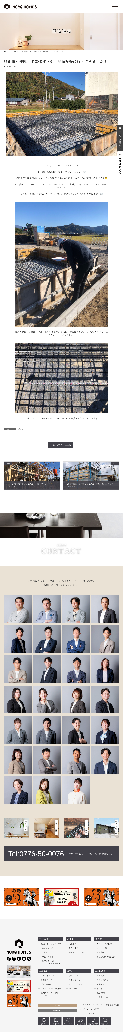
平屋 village (46, 984)
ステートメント (47, 976)
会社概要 (100, 976)
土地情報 (56, 1010)
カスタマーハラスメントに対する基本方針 (101, 1005)
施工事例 (72, 944)
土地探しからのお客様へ (51, 989)
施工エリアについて (77, 952)
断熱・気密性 (47, 957)
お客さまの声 (74, 948)
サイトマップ (88, 1013)
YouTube (73, 989)
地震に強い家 (47, 948)
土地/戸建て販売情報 (106, 957)
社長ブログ (73, 976)
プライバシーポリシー (92, 1009)
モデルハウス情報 (104, 944)
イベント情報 (102, 948)
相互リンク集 (102, 997)
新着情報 (100, 952)
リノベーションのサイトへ (56, 1005)
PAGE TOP (4, 999)
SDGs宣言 (101, 993)
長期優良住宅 (46, 980)
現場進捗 (20, 429)
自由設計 (45, 952)
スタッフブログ (75, 980)
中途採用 (100, 989)
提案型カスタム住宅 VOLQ (49, 994)
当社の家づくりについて (51, 944)
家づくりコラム (75, 984)
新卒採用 (100, 984)
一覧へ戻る (57, 445)
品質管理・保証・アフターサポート (51, 962)
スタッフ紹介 (102, 980)
